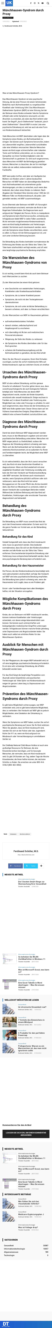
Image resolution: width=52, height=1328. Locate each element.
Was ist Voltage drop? (28, 1227)
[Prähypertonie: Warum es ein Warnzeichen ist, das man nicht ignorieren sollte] (10, 1048)
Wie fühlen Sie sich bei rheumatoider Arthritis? (28, 1202)
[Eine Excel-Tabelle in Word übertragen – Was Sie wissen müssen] (10, 985)
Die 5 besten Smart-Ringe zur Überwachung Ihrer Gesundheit (32, 883)
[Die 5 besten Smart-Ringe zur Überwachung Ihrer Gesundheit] (10, 883)
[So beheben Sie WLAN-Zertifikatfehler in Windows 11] (10, 959)
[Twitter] (39, 3)
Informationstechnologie (26, 879)
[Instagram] (35, 3)
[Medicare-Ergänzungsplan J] (10, 1216)
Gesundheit (8, 18)
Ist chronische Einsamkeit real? (32, 1007)
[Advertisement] (26, 56)
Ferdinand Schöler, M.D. (13, 26)
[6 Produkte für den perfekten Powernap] (10, 1035)
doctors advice (25, 834)
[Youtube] (42, 3)
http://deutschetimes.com (26, 855)
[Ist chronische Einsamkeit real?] (10, 1009)
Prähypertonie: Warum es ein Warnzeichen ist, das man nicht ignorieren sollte (32, 1048)
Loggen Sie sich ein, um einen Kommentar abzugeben (26, 1134)
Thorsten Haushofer (24, 886)
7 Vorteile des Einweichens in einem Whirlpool (31, 1021)
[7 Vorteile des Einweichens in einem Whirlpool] (10, 1022)
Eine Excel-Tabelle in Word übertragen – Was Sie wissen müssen (31, 985)
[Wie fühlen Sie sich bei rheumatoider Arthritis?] (10, 1203)
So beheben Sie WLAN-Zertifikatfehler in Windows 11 (31, 958)
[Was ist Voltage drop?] (10, 1229)
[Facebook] (31, 3)
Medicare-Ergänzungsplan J (31, 1214)
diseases (13, 834)
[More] (41, 865)
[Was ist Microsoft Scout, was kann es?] (10, 972)
